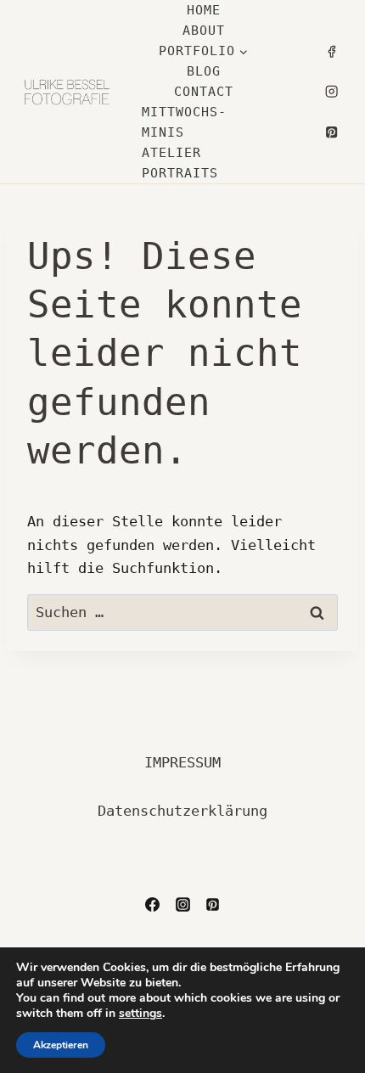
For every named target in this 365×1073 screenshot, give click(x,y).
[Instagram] (331, 92)
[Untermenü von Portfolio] (203, 51)
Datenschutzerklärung (182, 810)
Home (204, 10)
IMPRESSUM (182, 762)
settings (140, 1013)
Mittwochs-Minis (184, 122)
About (203, 30)
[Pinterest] (331, 132)
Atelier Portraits (180, 163)
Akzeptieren (60, 1045)
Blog (204, 71)
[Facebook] (331, 51)
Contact (203, 91)
